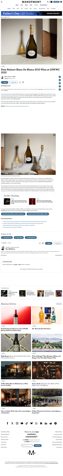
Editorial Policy (58, 431)
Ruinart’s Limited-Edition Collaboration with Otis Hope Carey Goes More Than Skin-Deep (23, 223)
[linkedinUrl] (46, 423)
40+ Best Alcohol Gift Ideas (41, 329)
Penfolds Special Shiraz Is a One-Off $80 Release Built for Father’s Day (14, 329)
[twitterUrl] (12, 423)
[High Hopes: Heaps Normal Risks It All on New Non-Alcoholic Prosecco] (16, 343)
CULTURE (3, 326)
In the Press (3, 442)
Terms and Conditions (57, 442)
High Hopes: (15, 357)
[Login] (61, 2)
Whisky (9, 8)
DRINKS (3, 66)
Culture (36, 5)
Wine (14, 8)
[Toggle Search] (48, 2)
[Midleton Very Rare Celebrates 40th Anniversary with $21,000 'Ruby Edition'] (32, 202)
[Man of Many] (31, 452)
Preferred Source (32, 237)
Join (20, 264)
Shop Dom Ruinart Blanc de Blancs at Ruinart (13, 214)
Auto (31, 5)
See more (59, 303)
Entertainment (43, 5)
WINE (9, 242)
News (17, 5)
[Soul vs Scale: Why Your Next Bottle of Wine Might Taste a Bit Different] (47, 370)
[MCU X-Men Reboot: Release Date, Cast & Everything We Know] (59, 293)
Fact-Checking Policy (57, 437)
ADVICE (9, 290)
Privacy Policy (59, 439)
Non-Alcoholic (42, 8)
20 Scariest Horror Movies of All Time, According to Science (31, 293)
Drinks (8, 17)
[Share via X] (60, 58)
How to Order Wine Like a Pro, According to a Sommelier (16, 412)
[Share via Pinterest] (60, 60)
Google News (20, 237)
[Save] (20, 82)
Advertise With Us (5, 434)
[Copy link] (60, 63)
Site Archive (59, 447)
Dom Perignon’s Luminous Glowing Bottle (12, 227)
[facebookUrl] (7, 423)
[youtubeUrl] (22, 423)
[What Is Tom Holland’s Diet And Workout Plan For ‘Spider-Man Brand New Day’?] (40, 293)
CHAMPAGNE (4, 242)
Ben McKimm (9, 76)
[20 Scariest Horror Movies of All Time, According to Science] (22, 293)
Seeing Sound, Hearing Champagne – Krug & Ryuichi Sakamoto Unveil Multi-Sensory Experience (25, 221)
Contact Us (3, 444)
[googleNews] (41, 423)
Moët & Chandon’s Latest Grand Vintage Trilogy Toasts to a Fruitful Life (19, 225)
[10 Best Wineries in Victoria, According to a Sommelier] (47, 398)
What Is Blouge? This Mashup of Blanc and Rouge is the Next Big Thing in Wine (46, 357)
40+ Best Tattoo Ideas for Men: (12, 294)
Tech (22, 5)
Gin (22, 8)
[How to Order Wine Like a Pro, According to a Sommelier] (16, 398)
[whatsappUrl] (36, 423)
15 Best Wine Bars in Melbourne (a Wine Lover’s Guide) (14, 384)
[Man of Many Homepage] (31, 2)
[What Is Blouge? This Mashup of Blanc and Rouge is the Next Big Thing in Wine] (47, 343)
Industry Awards (4, 439)
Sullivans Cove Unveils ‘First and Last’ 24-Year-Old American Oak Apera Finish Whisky (19, 202)
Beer (18, 8)
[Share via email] (60, 89)
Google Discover (8, 237)
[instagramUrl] (17, 423)
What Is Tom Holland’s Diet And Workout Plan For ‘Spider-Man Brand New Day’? (49, 294)
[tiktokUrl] (27, 423)
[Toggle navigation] (2, 2)
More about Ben (3, 255)
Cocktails (53, 8)
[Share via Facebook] (60, 55)
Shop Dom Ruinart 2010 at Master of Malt (37, 214)
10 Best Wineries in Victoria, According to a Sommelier (46, 412)
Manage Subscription (57, 444)
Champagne (3, 190)
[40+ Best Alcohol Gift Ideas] (47, 315)
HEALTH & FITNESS (48, 290)
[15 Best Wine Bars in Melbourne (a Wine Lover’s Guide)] (16, 370)
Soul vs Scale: (45, 384)
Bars (48, 8)
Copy (14, 82)
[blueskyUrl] (31, 423)
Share (5, 82)
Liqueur (35, 8)
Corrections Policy (58, 434)
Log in (15, 264)
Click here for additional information (51, 463)
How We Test (4, 447)
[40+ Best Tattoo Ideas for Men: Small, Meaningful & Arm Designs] (4, 293)
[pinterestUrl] (55, 423)
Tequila (26, 8)
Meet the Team (4, 437)
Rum (31, 8)
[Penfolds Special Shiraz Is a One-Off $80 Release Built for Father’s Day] (16, 315)
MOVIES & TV (29, 290)
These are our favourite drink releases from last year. (17, 106)
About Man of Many (58, 255)
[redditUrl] (51, 423)
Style (26, 5)
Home (2, 17)
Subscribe (56, 1)
